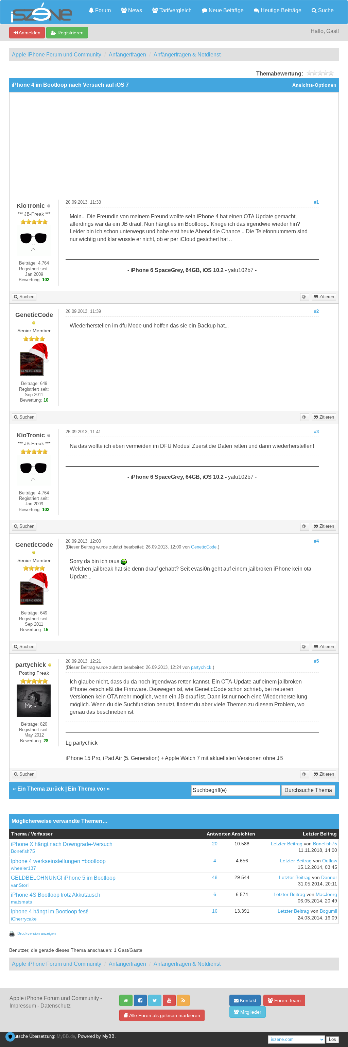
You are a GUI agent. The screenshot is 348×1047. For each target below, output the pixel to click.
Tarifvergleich (175, 10)
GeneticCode (203, 547)
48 (215, 877)
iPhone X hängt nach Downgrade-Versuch (61, 844)
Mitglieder (250, 1012)
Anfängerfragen (127, 54)
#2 (316, 311)
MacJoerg (326, 894)
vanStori (20, 885)
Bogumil (328, 911)
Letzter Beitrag (286, 843)
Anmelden (29, 32)
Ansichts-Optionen (314, 85)
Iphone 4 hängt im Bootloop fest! (49, 911)
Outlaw (329, 860)
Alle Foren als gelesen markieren (164, 1015)
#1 (316, 202)
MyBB (108, 1036)
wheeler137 (23, 868)
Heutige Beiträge (280, 10)
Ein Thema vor (86, 789)
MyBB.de (66, 1036)
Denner (329, 877)
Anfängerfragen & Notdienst (187, 54)
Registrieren (70, 32)
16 (215, 911)
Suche (325, 10)
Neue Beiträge (225, 10)
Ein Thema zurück (40, 789)
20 (215, 843)
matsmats (21, 902)
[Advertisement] (174, 148)
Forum (102, 10)
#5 (316, 661)
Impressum (23, 1006)
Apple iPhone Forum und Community (56, 54)
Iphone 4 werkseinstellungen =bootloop (58, 861)
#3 (316, 431)
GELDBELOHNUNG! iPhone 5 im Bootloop (63, 878)
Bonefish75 (23, 851)
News (134, 10)
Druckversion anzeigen (36, 933)
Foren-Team (287, 1000)
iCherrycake (24, 919)
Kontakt (247, 1000)
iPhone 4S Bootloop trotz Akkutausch (55, 895)
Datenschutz (55, 1006)
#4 (316, 541)
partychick (201, 667)
